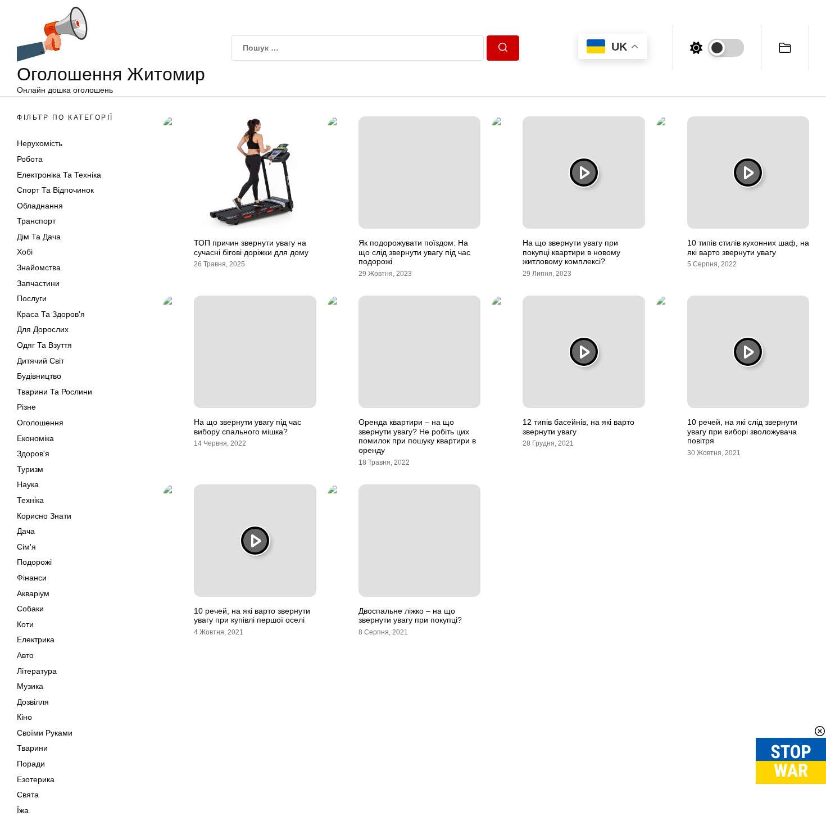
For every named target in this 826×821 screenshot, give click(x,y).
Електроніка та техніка (59, 174)
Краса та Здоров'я (51, 314)
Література (37, 670)
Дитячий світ (40, 360)
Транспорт (36, 220)
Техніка (30, 500)
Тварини (32, 748)
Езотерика (36, 779)
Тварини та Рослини (54, 391)
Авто (25, 655)
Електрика (36, 639)
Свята (28, 794)
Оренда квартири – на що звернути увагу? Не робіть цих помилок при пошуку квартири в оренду (417, 436)
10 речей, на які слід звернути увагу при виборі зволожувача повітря (742, 432)
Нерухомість (39, 143)
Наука (28, 484)
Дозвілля (33, 701)
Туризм (30, 469)
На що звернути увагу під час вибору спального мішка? (247, 427)
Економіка (35, 438)
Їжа (23, 810)
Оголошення (40, 422)
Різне (26, 406)
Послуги (32, 298)
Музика (30, 686)
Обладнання (40, 205)
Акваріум (33, 593)
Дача (26, 531)
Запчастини (38, 283)
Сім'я (26, 546)
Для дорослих (43, 329)
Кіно (24, 717)
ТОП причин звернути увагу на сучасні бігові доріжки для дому (251, 247)
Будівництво (39, 375)
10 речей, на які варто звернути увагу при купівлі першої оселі (252, 615)
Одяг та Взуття (44, 345)
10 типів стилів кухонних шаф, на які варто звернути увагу (748, 247)
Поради (31, 763)
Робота (30, 159)
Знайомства (39, 267)
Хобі (25, 252)
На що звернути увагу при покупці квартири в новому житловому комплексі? (571, 252)
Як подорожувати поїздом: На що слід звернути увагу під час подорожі (414, 252)
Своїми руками (44, 732)
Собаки (30, 608)
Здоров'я (33, 453)
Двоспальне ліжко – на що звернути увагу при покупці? (410, 615)
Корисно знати (44, 515)
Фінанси (32, 577)
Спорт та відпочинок (55, 189)
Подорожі (34, 561)
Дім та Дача (39, 236)
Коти (25, 624)
